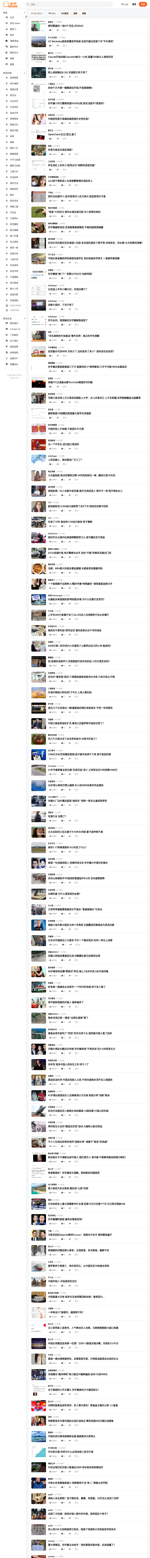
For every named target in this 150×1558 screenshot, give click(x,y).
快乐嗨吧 (14, 83)
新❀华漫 (14, 235)
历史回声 (14, 177)
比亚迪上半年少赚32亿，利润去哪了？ (68, 289)
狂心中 (50, 1169)
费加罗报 (51, 564)
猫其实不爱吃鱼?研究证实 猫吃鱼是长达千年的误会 (74, 630)
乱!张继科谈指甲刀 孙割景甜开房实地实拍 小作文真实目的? (79, 661)
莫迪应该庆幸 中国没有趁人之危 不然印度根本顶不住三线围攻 (80, 1079)
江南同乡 (14, 218)
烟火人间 (14, 288)
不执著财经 (52, 347)
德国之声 (51, 1463)
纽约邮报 (51, 239)
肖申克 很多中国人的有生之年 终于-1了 (68, 1064)
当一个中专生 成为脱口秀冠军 (63, 444)
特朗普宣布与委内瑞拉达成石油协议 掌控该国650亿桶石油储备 (81, 1420)
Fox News (52, 766)
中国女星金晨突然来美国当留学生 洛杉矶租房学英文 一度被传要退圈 (84, 258)
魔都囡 (50, 657)
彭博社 (50, 378)
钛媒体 (50, 270)
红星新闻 (51, 673)
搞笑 (12, 142)
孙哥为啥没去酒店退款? (60, 149)
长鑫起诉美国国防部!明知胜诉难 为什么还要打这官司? (76, 599)
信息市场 (14, 271)
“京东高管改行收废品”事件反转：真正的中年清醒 (73, 335)
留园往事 (14, 89)
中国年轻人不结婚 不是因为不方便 (66, 428)
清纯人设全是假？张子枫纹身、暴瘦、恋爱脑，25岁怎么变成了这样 (83, 1498)
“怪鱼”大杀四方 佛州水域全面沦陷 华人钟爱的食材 (74, 211)
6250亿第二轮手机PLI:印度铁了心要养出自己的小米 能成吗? (79, 645)
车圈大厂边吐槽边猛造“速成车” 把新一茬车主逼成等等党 (77, 800)
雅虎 (50, 1200)
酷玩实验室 (52, 735)
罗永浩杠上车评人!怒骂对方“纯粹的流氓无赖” (71, 165)
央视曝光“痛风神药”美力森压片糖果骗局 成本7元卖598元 (78, 1374)
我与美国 (14, 230)
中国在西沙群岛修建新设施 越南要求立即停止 (72, 1436)
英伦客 (50, 409)
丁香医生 (51, 84)
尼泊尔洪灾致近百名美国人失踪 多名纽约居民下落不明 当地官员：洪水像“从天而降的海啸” (95, 242)
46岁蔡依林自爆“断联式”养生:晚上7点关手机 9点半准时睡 (78, 971)
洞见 (50, 332)
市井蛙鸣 (14, 265)
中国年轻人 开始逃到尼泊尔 (62, 1281)
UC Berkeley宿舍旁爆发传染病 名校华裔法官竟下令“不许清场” (81, 41)
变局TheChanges (55, 595)
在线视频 (14, 300)
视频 (12, 58)
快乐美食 (14, 282)
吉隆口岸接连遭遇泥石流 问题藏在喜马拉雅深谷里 (74, 955)
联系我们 (14, 323)
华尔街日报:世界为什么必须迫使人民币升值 (70, 1451)
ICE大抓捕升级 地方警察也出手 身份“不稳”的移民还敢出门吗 (79, 552)
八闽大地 (14, 259)
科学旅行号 (52, 626)
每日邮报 (51, 471)
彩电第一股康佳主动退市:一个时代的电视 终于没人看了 (77, 986)
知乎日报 (51, 99)
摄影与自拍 (15, 165)
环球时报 (51, 1122)
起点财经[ (52, 1215)
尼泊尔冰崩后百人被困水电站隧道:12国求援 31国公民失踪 (78, 1110)
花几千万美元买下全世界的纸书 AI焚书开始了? (72, 738)
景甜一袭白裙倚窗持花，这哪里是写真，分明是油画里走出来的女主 (83, 1358)
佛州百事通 (52, 208)
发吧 (50, 1417)
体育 (12, 136)
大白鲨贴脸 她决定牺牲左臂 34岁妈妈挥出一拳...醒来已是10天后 (81, 475)
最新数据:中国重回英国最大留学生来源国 (69, 413)
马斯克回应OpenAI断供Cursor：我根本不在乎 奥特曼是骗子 (80, 1234)
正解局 (50, 1308)
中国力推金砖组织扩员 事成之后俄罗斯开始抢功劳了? (76, 723)
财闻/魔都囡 (53, 223)
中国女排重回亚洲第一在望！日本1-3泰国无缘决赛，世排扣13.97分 (83, 1343)
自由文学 (14, 112)
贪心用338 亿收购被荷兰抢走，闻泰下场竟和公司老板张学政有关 (82, 1529)
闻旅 (50, 146)
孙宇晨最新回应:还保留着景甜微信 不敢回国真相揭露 (75, 227)
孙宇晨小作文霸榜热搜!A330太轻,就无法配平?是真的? (76, 103)
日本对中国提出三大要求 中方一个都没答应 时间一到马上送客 (80, 940)
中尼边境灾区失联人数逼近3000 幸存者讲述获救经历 (75, 1467)
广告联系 (14, 334)
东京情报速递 (53, 177)
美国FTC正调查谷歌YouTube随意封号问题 (70, 382)
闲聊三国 (14, 206)
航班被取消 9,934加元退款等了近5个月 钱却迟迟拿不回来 (78, 506)
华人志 (50, 1277)
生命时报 (51, 890)
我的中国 (14, 130)
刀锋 (50, 1231)
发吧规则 (14, 352)
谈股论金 (14, 253)
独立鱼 (50, 68)
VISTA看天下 (53, 797)
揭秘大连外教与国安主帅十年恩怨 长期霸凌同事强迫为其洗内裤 (81, 924)
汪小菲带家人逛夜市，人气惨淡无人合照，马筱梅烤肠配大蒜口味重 (83, 1327)
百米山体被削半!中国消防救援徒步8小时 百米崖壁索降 (76, 878)
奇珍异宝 (14, 200)
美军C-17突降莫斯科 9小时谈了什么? (67, 847)
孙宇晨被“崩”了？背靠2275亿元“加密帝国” (70, 273)
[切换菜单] (26, 16)
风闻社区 (51, 115)
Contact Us (15, 329)
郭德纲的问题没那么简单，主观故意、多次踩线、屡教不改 (78, 1250)
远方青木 (51, 750)
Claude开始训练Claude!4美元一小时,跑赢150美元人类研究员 (80, 56)
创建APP (14, 358)
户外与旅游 (15, 159)
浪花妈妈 (51, 828)
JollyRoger (52, 285)
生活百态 (14, 106)
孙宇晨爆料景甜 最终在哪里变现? (65, 1219)
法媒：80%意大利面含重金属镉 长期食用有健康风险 (75, 568)
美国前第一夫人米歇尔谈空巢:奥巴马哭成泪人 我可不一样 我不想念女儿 (85, 490)
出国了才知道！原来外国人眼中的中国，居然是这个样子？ (78, 1513)
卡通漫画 (14, 276)
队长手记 (51, 843)
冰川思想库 (52, 1184)
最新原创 (14, 40)
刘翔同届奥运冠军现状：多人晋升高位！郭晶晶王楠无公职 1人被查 (83, 1405)
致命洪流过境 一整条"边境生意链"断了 (68, 1017)
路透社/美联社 (53, 549)
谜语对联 (14, 294)
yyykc (50, 1494)
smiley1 (51, 1541)
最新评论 (14, 46)
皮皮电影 (51, 859)
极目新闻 (51, 394)
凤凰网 (50, 719)
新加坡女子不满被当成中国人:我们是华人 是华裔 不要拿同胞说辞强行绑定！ (87, 1157)
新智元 (50, 22)
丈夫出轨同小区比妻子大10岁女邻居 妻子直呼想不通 (75, 831)
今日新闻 (64, 13)
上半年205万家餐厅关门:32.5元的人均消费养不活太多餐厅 (78, 614)
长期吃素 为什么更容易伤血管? (64, 893)
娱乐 (12, 194)
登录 (134, 4)
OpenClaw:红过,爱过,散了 (62, 134)
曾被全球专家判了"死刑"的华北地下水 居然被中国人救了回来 (80, 1033)
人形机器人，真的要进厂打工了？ (65, 459)
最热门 (13, 29)
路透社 (50, 1432)
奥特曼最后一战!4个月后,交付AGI (65, 25)
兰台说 (50, 611)
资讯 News (15, 23)
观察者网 (51, 1045)
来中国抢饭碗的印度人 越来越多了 (66, 1002)
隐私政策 (14, 346)
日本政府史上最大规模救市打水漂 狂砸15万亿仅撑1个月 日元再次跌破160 (86, 1203)
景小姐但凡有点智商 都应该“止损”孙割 (68, 1188)
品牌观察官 (52, 1370)
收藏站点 (14, 364)
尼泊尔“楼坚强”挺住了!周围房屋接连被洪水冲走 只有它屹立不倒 (81, 676)
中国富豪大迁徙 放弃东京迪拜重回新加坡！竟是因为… (76, 1296)
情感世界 (14, 189)
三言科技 (51, 161)
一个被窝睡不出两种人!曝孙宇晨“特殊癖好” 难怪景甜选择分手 (80, 583)
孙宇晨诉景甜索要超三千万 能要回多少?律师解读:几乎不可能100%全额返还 (87, 366)
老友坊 (13, 95)
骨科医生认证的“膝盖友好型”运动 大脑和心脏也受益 (75, 1126)
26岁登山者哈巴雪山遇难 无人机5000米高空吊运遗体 (75, 785)
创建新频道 (14, 310)
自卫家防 (14, 241)
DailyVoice (52, 533)
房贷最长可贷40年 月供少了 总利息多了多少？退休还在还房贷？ (81, 351)
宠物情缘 (14, 118)
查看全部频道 (15, 305)
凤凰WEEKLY (53, 952)
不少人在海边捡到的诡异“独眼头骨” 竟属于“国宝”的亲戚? (78, 1141)
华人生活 (51, 254)
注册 (143, 4)
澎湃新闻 (51, 440)
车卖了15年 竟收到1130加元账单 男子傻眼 (70, 521)
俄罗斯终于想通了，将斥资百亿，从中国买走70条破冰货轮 (78, 1265)
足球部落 (51, 921)
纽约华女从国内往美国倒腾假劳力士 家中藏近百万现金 (76, 537)
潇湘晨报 (51, 363)
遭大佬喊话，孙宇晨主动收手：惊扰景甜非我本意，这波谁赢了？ (82, 1544)
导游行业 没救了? (57, 816)
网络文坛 (14, 124)
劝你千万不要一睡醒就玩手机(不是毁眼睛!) (70, 87)
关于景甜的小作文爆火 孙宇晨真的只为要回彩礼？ (74, 1389)
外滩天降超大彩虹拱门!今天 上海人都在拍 (70, 692)
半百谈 (13, 212)
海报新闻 (51, 1091)
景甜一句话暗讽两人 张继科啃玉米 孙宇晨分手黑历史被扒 (78, 862)
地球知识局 (52, 1060)
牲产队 (50, 1386)
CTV (49, 502)
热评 (12, 35)
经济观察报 (52, 425)
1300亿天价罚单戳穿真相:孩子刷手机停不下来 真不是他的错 (79, 754)
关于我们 (14, 340)
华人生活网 (52, 37)
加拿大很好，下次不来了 (61, 304)
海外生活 (14, 183)
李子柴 (50, 704)
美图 (12, 64)
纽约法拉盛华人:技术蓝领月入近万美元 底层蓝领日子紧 (77, 196)
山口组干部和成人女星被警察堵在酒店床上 (70, 180)
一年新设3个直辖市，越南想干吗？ (66, 1312)
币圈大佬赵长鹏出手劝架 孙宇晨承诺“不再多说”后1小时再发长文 (81, 1048)
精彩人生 (14, 148)
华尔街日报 (52, 1448)
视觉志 (50, 812)
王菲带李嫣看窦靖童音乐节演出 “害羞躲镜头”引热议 (75, 909)
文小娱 (50, 905)
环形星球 (51, 998)
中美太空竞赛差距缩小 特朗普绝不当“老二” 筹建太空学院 (78, 1482)
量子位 (50, 53)
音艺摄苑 (14, 224)
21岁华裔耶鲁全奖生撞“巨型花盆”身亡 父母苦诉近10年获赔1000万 (82, 769)
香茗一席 (14, 247)
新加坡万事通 (53, 1153)
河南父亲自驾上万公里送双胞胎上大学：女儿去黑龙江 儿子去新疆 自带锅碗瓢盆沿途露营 (94, 397)
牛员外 (50, 1262)
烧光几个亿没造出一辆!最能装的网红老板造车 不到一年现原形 (80, 707)
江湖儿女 (14, 171)
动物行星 (51, 1138)
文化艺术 (14, 101)
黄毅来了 (51, 580)
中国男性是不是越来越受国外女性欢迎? (68, 118)
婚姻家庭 (14, 153)
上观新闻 (51, 688)
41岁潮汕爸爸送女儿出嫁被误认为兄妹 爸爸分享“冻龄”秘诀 (79, 1095)
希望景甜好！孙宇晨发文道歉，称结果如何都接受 (74, 1172)
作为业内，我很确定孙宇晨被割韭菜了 (68, 320)
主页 (12, 17)
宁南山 (50, 192)
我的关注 (14, 52)
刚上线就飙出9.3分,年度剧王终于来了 (67, 72)
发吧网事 (14, 77)
